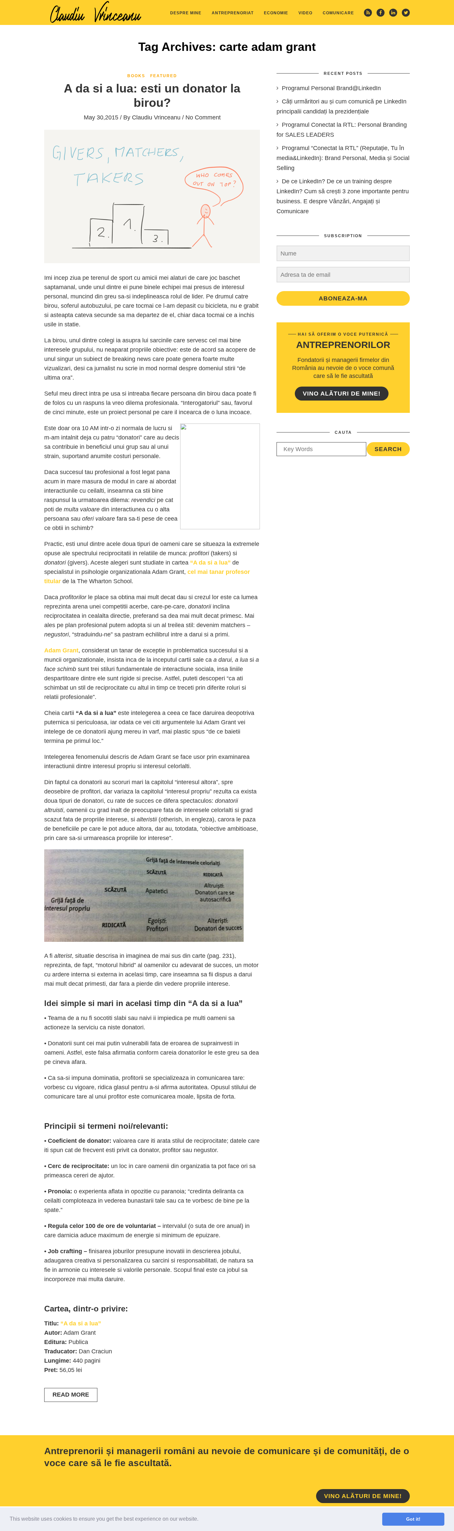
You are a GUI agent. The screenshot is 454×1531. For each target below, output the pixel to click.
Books (136, 76)
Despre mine (185, 13)
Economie (276, 13)
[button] (201, 1520)
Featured (163, 76)
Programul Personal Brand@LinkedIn (331, 88)
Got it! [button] (413, 1519)
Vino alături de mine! (342, 393)
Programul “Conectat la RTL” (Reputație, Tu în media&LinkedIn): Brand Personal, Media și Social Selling (343, 158)
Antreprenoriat (233, 13)
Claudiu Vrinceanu (156, 117)
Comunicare (338, 13)
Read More (71, 1394)
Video (305, 13)
